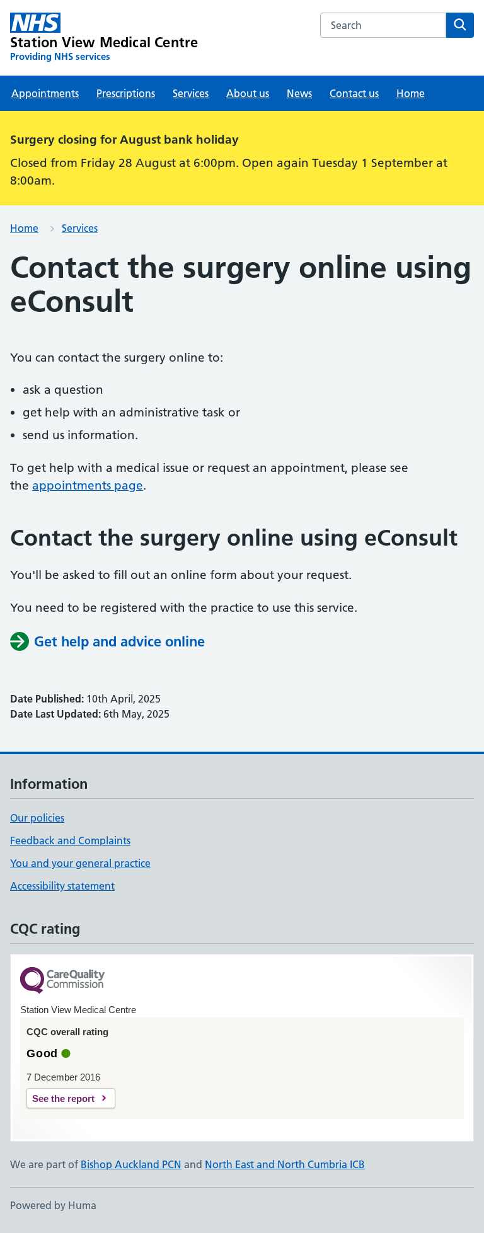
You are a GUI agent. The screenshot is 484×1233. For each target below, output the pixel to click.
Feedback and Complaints (70, 840)
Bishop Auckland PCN (131, 1164)
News (299, 93)
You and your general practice (80, 863)
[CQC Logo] (62, 981)
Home (410, 93)
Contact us (354, 93)
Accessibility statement (62, 886)
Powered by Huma (53, 1205)
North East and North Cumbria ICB (285, 1164)
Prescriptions (125, 93)
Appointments (45, 93)
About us (247, 93)
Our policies (37, 817)
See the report (63, 1098)
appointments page (87, 485)
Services (191, 93)
